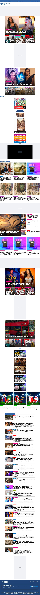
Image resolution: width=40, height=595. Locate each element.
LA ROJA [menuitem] (7, 3)
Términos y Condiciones (23, 588)
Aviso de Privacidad (8, 587)
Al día (7, 87)
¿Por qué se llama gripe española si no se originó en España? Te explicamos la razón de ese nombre (23, 542)
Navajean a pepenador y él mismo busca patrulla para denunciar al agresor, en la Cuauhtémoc (28, 343)
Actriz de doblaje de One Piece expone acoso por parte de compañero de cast (23, 528)
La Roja (7, 35)
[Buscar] (31, 1)
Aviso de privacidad (12, 588)
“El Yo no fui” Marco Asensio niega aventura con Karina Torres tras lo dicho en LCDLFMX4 (19, 284)
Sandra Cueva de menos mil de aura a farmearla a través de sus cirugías (17, 32)
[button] (15, 132)
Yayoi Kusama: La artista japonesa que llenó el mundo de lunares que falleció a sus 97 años (20, 292)
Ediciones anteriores (20, 111)
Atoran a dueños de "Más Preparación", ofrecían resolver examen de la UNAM (20, 345)
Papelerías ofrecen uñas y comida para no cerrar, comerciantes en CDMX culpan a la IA (23, 521)
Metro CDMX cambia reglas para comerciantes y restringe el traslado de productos (10, 92)
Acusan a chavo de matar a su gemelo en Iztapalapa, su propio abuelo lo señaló (22, 459)
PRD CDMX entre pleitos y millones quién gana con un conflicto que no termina (20, 355)
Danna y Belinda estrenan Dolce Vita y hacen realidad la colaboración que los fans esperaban (20, 40)
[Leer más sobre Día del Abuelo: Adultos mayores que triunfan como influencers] (23, 226)
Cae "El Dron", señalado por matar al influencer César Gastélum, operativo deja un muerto (23, 507)
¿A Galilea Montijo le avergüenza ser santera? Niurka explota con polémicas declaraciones (19, 83)
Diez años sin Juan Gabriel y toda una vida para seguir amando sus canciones (23, 445)
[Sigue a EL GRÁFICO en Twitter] (19, 591)
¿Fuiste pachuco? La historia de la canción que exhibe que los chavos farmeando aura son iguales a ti (29, 91)
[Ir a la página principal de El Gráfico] (2, 4)
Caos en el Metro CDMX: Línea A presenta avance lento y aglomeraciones (22, 466)
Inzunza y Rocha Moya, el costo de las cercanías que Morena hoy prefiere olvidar (20, 380)
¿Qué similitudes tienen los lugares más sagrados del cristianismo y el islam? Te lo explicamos (19, 91)
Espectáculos (8, 29)
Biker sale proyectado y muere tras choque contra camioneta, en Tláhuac (23, 452)
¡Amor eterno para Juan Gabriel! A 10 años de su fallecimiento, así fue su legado (23, 473)
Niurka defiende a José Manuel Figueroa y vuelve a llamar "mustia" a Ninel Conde (29, 292)
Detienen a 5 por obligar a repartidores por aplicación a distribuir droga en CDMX (23, 424)
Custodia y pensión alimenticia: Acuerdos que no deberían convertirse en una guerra (20, 372)
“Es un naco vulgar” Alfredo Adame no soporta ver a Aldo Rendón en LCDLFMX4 (22, 499)
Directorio (17, 588)
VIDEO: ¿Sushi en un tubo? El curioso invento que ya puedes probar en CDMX (23, 431)
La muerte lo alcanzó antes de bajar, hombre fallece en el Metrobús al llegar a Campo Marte (29, 40)
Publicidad (29, 588)
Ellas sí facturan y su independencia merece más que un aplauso (20, 363)
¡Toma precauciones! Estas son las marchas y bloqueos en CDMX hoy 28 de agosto (24, 480)
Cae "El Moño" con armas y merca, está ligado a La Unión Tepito (10, 41)
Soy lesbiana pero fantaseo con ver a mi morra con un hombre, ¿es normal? (22, 487)
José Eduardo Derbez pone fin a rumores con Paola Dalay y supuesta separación (10, 293)
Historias (27, 87)
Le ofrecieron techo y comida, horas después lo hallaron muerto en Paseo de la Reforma (23, 417)
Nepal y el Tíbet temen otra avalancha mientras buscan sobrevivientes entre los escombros (22, 493)
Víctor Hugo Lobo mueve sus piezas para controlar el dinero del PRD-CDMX (20, 388)
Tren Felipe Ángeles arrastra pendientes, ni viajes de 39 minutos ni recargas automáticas (23, 535)
